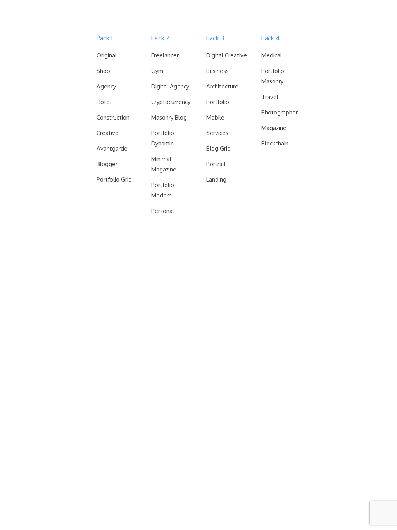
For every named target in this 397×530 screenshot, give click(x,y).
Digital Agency (170, 86)
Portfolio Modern (162, 190)
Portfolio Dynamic (162, 138)
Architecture (222, 86)
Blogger (107, 164)
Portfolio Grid (114, 179)
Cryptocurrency (170, 102)
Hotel (104, 102)
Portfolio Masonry (272, 76)
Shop (103, 70)
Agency (106, 86)
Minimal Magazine (163, 164)
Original (107, 55)
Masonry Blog (169, 117)
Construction (113, 117)
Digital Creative (226, 55)
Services (217, 133)
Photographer (279, 112)
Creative (108, 133)
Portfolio (217, 102)
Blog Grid (218, 148)
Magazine (274, 128)
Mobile (215, 117)
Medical (271, 55)
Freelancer (165, 55)
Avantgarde (112, 148)
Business (217, 70)
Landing (216, 179)
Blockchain (274, 143)
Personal (162, 211)
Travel (269, 96)
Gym (157, 70)
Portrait (216, 164)
